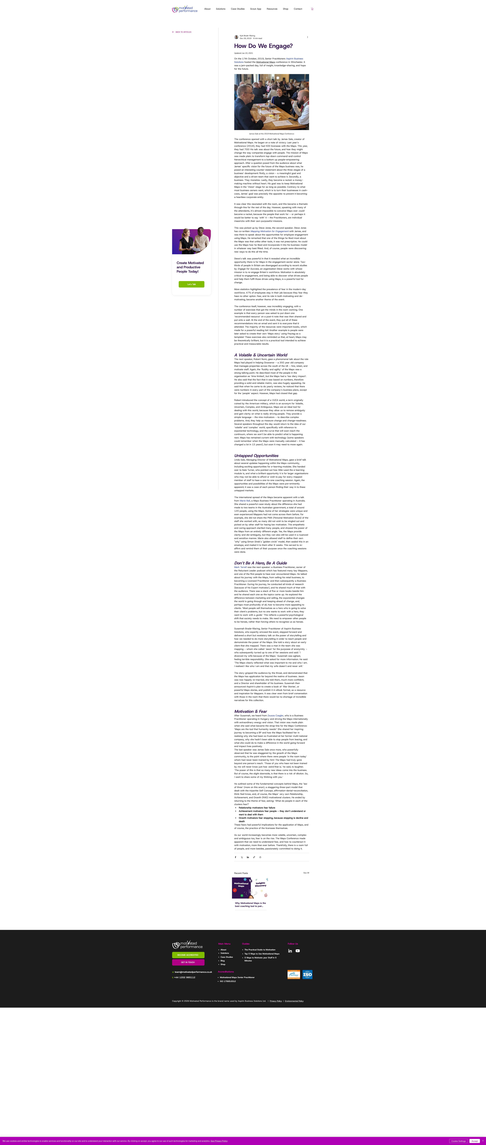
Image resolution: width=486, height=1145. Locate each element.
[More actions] (307, 37)
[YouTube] (297, 950)
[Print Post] (260, 857)
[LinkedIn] (290, 950)
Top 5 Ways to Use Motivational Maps (262, 953)
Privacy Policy (276, 1001)
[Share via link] (254, 857)
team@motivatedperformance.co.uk (193, 972)
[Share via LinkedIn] (248, 857)
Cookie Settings (458, 1141)
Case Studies (227, 957)
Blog (223, 960)
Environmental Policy (294, 1001)
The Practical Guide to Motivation (260, 949)
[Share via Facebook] (235, 857)
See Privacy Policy (219, 1140)
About (223, 949)
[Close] (482, 1141)
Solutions (225, 953)
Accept (475, 1141)
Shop (223, 964)
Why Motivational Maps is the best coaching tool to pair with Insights (250, 905)
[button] (272, 9)
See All (306, 873)
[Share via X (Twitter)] (241, 857)
